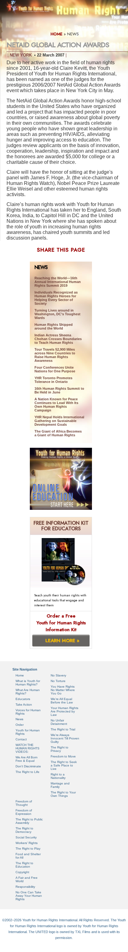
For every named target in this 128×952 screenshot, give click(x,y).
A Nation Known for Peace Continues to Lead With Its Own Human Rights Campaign (56, 404)
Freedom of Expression (24, 812)
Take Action (24, 704)
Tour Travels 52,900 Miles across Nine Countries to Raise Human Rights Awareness (54, 355)
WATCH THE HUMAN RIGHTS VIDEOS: (27, 748)
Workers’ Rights (27, 843)
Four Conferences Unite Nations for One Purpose (54, 369)
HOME (56, 34)
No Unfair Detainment (59, 722)
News (19, 719)
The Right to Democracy (24, 830)
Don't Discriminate (28, 766)
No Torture (58, 681)
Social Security (26, 837)
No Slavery (58, 675)
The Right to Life (27, 772)
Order (20, 724)
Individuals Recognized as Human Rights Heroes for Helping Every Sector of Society (56, 297)
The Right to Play (28, 848)
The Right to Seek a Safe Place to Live (64, 765)
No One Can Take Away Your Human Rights (29, 896)
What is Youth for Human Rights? (28, 682)
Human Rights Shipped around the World (53, 326)
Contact (21, 739)
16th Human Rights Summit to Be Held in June (59, 390)
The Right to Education (24, 864)
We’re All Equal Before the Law (62, 700)
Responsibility (25, 886)
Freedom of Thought (24, 803)
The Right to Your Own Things (63, 794)
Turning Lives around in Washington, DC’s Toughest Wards (57, 314)
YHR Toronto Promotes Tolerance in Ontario (53, 380)
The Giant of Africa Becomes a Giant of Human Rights (58, 433)
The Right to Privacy (59, 749)
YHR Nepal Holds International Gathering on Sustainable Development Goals (59, 420)
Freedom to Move (63, 756)
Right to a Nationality (58, 776)
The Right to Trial (63, 729)
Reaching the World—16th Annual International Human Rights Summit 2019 (57, 281)
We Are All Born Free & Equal (27, 759)
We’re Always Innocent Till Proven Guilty (65, 738)
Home (20, 675)
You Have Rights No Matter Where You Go (63, 690)
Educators (23, 699)
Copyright (22, 872)
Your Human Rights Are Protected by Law (64, 711)
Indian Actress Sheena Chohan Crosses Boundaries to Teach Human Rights (58, 338)
